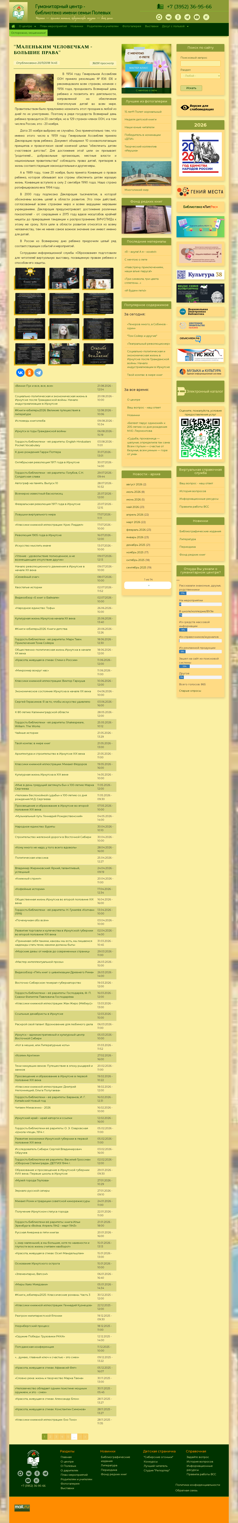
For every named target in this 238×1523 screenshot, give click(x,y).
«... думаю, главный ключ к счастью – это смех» (47, 1357)
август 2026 (134, 484)
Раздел (186, 69)
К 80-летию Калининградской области (42, 712)
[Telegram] (38, 372)
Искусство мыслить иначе (33, 545)
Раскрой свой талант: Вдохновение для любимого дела (54, 1024)
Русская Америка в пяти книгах (37, 1232)
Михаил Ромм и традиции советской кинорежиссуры (52, 1201)
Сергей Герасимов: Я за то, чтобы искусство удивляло (52, 701)
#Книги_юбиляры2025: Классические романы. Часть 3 (52, 1294)
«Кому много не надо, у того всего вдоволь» (46, 847)
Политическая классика (31, 857)
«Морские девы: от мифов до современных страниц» (52, 951)
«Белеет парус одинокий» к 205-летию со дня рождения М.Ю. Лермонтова (147, 426)
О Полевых (68, 1466)
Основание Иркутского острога (37, 1263)
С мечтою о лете (136, 259)
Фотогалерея (131, 26)
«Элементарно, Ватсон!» (31, 1274)
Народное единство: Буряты (35, 826)
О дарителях (69, 1470)
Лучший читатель (155, 1466)
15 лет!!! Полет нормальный (143, 111)
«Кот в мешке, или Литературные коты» (42, 1045)
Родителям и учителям (102, 26)
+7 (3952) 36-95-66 (189, 7)
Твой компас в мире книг (33, 743)
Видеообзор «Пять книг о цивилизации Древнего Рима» (54, 972)
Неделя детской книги (140, 119)
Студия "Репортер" (157, 1470)
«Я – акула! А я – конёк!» (140, 251)
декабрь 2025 (135, 544)
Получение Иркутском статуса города (41, 1211)
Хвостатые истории (28, 587)
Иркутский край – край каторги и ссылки (43, 1118)
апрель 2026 (134, 514)
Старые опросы (190, 690)
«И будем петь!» (135, 290)
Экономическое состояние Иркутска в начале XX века (53, 691)
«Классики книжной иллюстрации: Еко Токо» (46, 1419)
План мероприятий (53, 26)
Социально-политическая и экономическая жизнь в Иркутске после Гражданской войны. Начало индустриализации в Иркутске (51, 400)
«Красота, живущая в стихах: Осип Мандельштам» (49, 1253)
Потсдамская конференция (34, 1346)
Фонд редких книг (192, 554)
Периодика (187, 546)
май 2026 (132, 507)
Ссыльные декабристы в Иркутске (39, 1013)
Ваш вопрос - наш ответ (144, 407)
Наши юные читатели (139, 127)
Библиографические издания (200, 531)
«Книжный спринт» (28, 878)
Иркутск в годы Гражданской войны (40, 431)
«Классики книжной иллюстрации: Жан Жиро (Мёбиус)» (54, 1003)
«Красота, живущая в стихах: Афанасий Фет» (45, 1367)
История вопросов (192, 491)
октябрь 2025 (135, 560)
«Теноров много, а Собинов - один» (147, 326)
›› (148, 585)
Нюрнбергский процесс (32, 1326)
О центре (24, 27)
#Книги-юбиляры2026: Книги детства (41, 628)
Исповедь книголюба (30, 420)
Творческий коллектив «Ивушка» (141, 148)
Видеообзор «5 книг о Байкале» (37, 597)
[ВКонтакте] (20, 372)
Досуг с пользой (172, 27)
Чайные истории (26, 732)
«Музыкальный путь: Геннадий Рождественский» (49, 816)
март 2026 (133, 522)
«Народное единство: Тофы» (35, 608)
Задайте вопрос (198, 1457)
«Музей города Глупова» (32, 1180)
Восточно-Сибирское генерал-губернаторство (48, 982)
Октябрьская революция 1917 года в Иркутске (47, 462)
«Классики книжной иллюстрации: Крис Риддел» (49, 524)
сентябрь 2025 (136, 567)
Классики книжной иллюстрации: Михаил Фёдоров (51, 764)
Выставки (151, 26)
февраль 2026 (136, 529)
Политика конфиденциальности (197, 1484)
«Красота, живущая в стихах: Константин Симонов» (50, 1409)
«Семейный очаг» (27, 576)
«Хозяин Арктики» (27, 1055)
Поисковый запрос (194, 57)
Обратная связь (186, 1490)
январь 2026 (134, 537)
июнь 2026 (133, 499)
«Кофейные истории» (30, 889)
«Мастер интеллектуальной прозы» (39, 961)
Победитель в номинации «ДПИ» (143, 136)
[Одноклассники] (29, 372)
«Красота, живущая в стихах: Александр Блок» (47, 1398)
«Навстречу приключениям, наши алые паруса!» (147, 89)
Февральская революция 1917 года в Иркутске (47, 504)
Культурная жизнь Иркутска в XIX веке (41, 774)
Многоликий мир (137, 189)
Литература (187, 539)
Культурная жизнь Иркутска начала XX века (45, 618)
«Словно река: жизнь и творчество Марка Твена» (49, 1378)
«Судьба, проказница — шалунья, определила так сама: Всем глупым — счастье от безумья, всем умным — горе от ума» (148, 446)
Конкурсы (151, 1461)
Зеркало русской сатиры (32, 1190)
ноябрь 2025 (135, 552)
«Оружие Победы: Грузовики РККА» (40, 1336)
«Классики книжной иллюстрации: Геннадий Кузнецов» (53, 1305)
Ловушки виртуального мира (35, 514)
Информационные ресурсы (198, 498)
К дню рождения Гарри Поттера (38, 452)
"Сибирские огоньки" (158, 1457)
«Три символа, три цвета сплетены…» (142, 280)
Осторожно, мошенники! (28, 32)
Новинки (77, 26)
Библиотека (200, 206)
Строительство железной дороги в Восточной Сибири (53, 837)
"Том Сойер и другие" (142, 335)
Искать (191, 88)
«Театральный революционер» (148, 343)
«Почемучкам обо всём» (32, 920)
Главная (13, 26)
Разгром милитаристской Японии (38, 1315)
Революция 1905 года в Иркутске (38, 535)
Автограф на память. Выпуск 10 (36, 483)
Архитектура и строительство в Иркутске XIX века (50, 753)
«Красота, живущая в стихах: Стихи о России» (46, 660)
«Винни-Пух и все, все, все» (34, 385)
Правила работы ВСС (194, 506)
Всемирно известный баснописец (39, 493)
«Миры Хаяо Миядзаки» (31, 1284)
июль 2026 (133, 491)
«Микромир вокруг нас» (32, 670)
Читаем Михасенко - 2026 (33, 1107)
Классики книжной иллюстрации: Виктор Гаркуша (50, 680)
